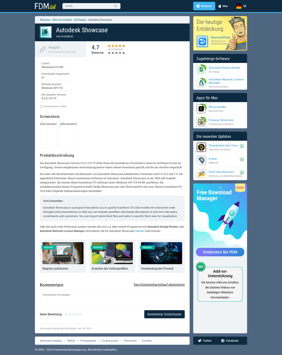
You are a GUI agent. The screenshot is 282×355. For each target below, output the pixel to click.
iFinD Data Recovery (221, 172)
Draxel (213, 158)
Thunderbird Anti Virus (223, 145)
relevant (140, 231)
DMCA (71, 340)
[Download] (242, 146)
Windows (45, 19)
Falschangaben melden (55, 106)
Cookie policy (110, 340)
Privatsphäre (88, 340)
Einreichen (130, 340)
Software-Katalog (51, 340)
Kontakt (147, 340)
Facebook (232, 340)
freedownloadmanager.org (70, 349)
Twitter (207, 340)
